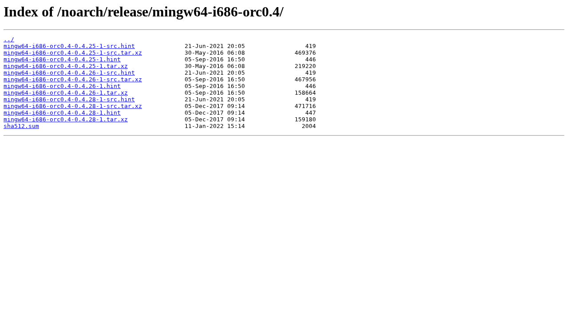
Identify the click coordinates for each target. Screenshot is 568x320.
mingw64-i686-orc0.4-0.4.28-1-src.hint (69, 99)
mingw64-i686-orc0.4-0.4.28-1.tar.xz (66, 119)
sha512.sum (21, 126)
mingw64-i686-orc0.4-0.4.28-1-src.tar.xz (73, 106)
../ (9, 39)
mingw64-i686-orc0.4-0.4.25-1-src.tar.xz (73, 52)
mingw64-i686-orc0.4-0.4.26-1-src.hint (69, 72)
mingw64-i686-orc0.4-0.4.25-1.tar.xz (66, 66)
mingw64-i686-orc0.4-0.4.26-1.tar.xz (66, 92)
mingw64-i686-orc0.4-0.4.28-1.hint (62, 112)
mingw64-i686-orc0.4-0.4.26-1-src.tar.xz (73, 79)
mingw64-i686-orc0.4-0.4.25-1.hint (62, 59)
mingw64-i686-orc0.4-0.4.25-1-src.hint (69, 46)
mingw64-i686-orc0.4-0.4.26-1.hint (62, 86)
